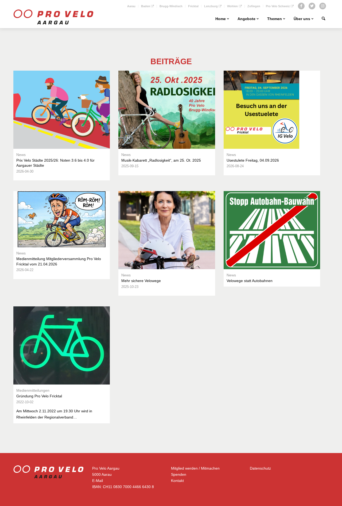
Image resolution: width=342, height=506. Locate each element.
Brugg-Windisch (171, 6)
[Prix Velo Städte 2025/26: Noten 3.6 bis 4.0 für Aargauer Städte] (61, 110)
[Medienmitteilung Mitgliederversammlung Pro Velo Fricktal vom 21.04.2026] (61, 219)
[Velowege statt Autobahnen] (272, 230)
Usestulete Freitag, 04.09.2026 (253, 160)
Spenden (178, 474)
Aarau (131, 6)
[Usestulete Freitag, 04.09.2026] (272, 110)
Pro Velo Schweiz (278, 6)
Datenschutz (260, 468)
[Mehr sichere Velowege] (166, 230)
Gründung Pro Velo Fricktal (39, 396)
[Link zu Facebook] (301, 6)
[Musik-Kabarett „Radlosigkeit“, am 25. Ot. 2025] (166, 110)
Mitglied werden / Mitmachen (195, 468)
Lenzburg (211, 6)
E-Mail (97, 480)
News (21, 155)
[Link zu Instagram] (322, 6)
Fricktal (193, 6)
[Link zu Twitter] (312, 6)
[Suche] (323, 18)
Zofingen (253, 6)
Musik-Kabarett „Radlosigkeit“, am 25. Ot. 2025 (161, 160)
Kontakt (177, 480)
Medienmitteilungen (32, 390)
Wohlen (232, 6)
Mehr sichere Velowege (141, 281)
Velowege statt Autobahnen (250, 281)
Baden (145, 6)
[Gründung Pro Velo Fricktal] (61, 345)
